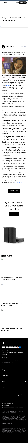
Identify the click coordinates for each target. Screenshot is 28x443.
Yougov (8, 85)
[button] (2, 5)
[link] (6, 4)
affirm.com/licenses (13, 420)
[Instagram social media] (22, 395)
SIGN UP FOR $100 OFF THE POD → (14, 1)
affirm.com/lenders (8, 416)
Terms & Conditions (20, 409)
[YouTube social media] (18, 395)
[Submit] (25, 358)
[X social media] (25, 395)
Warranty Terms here (12, 412)
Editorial (12, 46)
